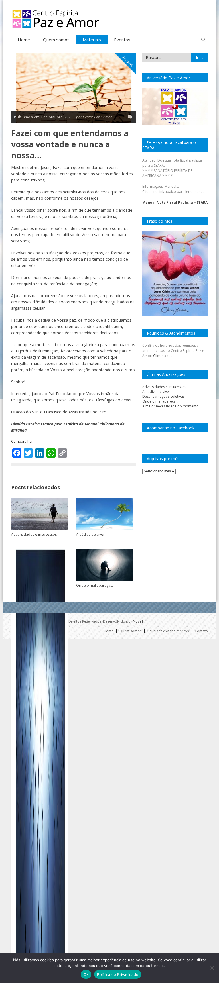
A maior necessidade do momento (170, 406)
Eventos (122, 39)
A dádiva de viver (90, 534)
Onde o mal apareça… (94, 585)
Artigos (128, 61)
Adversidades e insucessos (34, 534)
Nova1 (138, 621)
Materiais (92, 39)
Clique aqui (162, 355)
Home (24, 39)
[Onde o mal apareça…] (104, 580)
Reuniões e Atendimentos (168, 631)
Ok (86, 974)
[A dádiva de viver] (104, 529)
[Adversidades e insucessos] (39, 529)
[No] (212, 968)
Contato (201, 631)
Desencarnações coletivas (163, 396)
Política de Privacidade (117, 974)
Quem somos (56, 39)
